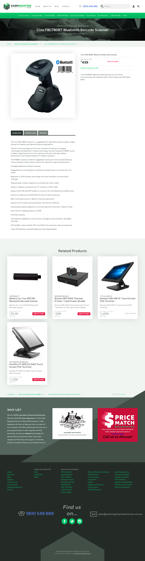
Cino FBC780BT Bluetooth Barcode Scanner (60, 44)
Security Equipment (122, 487)
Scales (90, 482)
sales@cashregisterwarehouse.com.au (117, 514)
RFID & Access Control (123, 485)
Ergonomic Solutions (96, 485)
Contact (66, 6)
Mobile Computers (122, 477)
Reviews (43, 133)
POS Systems (93, 475)
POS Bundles (66, 485)
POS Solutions (66, 472)
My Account (133, 6)
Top (121, 394)
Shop (9, 44)
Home (37, 6)
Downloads (30, 133)
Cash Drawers (66, 477)
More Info (16, 133)
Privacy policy (12, 485)
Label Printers (66, 490)
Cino (64, 34)
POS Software (120, 480)
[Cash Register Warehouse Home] (17, 6)
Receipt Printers (67, 480)
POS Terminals (66, 487)
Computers (92, 480)
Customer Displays (122, 475)
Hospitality (38, 475)
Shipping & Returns (14, 487)
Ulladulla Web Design (82, 554)
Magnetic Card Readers (124, 482)
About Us (47, 6)
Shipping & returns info (90, 68)
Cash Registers (67, 475)
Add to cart (39, 314)
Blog (57, 6)
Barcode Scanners (68, 482)
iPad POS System (94, 490)
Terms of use (12, 482)
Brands (10, 490)
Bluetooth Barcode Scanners (26, 44)
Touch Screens (93, 477)
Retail (36, 477)
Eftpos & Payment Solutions (99, 472)
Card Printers (93, 487)
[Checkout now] (138, 6)
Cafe (36, 472)
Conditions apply (117, 434)
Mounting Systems (122, 472)
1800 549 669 (90, 6)
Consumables (66, 492)
